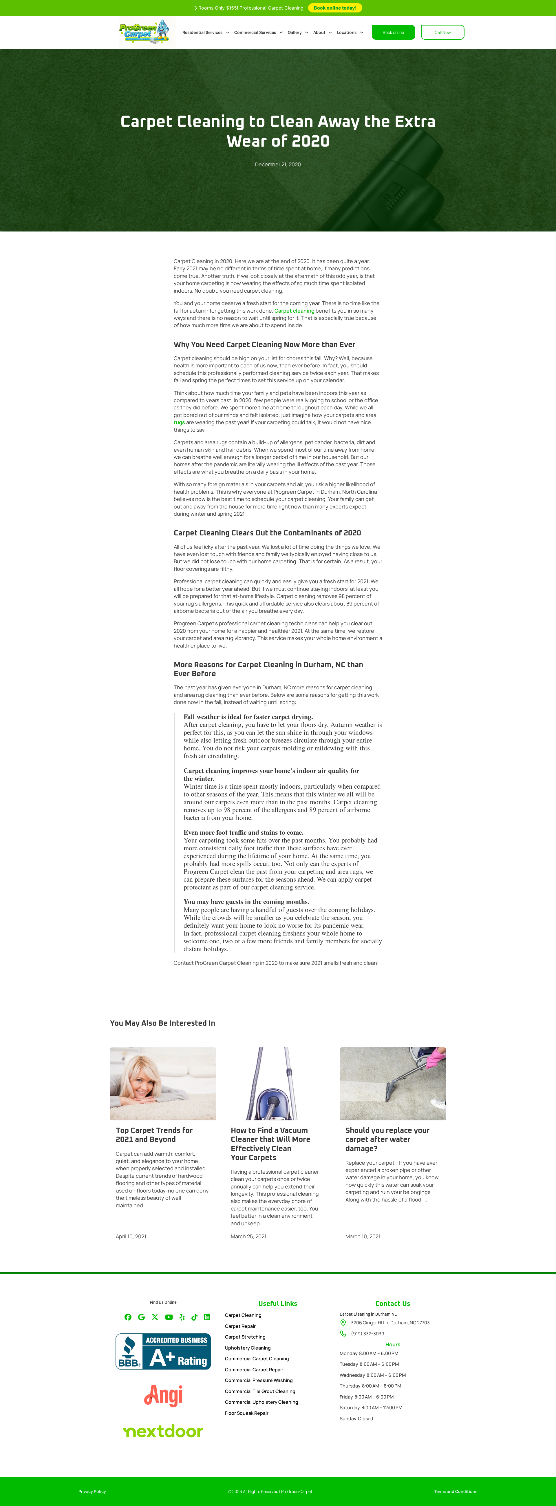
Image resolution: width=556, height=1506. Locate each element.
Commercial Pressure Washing (259, 1380)
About (319, 32)
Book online (393, 32)
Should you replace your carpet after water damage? (387, 1139)
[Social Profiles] (128, 1317)
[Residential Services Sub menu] (228, 32)
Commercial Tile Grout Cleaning (260, 1391)
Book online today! (335, 8)
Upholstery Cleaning (248, 1348)
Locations (347, 32)
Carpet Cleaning (243, 1315)
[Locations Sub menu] (362, 32)
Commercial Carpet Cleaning (257, 1358)
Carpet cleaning (294, 310)
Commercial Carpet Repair (254, 1369)
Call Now (443, 32)
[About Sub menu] (330, 32)
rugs (179, 422)
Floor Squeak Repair (246, 1413)
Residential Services (202, 32)
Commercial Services (255, 32)
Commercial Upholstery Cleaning (261, 1402)
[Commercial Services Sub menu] (281, 32)
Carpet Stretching (245, 1337)
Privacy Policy (92, 1491)
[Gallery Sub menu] (307, 32)
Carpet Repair (240, 1326)
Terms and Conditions (456, 1491)
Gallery (295, 32)
